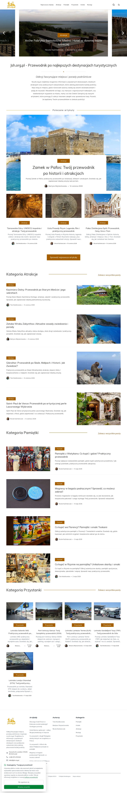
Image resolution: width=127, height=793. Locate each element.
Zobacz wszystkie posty (109, 275)
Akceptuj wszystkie (24, 787)
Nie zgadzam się (23, 782)
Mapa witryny (76, 776)
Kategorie (80, 717)
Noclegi (89, 5)
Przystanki (74, 5)
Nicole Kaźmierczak (59, 729)
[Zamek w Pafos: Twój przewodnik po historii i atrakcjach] (63, 153)
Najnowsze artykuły (47, 5)
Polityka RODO (52, 776)
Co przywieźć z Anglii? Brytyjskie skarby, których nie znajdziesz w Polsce (40, 738)
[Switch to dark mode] (119, 5)
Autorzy (56, 717)
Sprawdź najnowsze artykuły (63, 257)
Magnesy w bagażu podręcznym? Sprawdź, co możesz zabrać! (38, 755)
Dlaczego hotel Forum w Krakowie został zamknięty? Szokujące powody (39, 724)
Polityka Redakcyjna (64, 776)
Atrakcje (58, 5)
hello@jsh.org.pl (14, 760)
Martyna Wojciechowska (61, 725)
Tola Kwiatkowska (59, 722)
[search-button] (114, 5)
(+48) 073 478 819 (15, 757)
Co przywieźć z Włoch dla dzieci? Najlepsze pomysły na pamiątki (39, 746)
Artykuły (33, 717)
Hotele (83, 5)
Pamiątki (66, 5)
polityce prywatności (31, 777)
